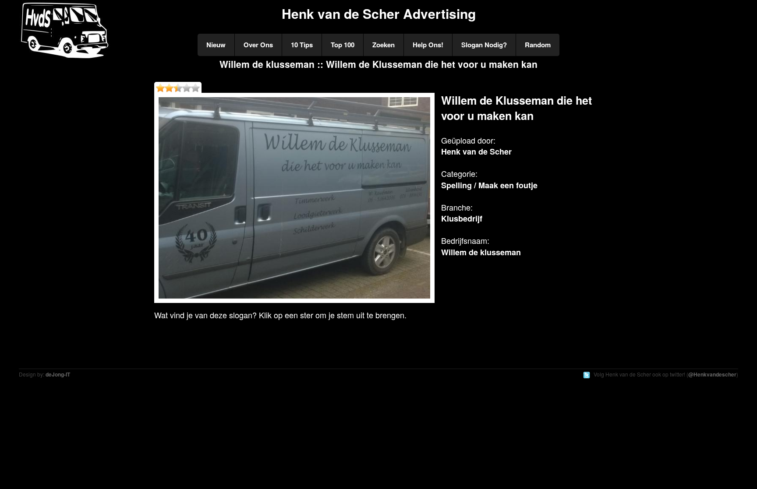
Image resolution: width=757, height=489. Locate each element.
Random (538, 44)
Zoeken (383, 44)
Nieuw (216, 44)
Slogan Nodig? (484, 44)
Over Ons (258, 44)
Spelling (456, 185)
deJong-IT (58, 374)
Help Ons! (428, 44)
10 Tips (302, 44)
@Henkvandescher (712, 374)
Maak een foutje (508, 185)
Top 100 (342, 44)
